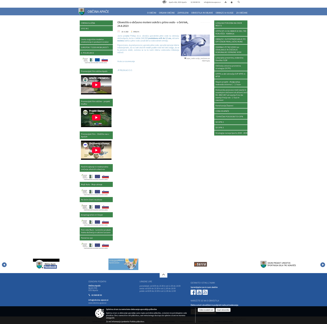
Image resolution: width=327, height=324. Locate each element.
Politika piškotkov (137, 321)
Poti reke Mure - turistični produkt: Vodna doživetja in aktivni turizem (96, 231)
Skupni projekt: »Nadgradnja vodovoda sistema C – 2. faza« (228, 83)
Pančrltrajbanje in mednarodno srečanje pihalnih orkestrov (94, 167)
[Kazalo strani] (225, 2)
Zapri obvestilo (223, 310)
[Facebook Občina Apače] (46, 264)
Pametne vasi (87, 238)
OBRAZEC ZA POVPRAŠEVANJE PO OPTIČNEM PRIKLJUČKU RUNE (230, 40)
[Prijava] (232, 2)
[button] (239, 2)
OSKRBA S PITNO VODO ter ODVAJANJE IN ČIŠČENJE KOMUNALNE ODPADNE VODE (228, 49)
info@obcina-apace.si (212, 2)
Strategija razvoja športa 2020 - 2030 (231, 133)
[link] (201, 22)
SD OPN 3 (219, 127)
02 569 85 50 (195, 2)
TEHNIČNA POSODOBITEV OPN (229, 116)
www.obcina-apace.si (97, 303)
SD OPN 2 (219, 122)
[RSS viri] (205, 292)
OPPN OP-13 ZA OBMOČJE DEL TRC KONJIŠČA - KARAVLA (231, 32)
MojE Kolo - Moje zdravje (91, 184)
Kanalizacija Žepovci (224, 105)
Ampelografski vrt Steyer (92, 214)
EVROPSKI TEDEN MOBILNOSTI (95, 47)
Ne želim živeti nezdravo (91, 199)
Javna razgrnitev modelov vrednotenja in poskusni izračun (95, 40)
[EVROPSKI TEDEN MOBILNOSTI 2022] (123, 264)
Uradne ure (145, 281)
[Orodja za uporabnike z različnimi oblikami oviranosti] (164, 2)
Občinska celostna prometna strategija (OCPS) (228, 67)
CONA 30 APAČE (222, 111)
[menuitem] (151, 11)
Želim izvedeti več (206, 310)
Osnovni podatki (97, 281)
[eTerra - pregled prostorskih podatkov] (200, 264)
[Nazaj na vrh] (163, 275)
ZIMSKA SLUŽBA (88, 23)
